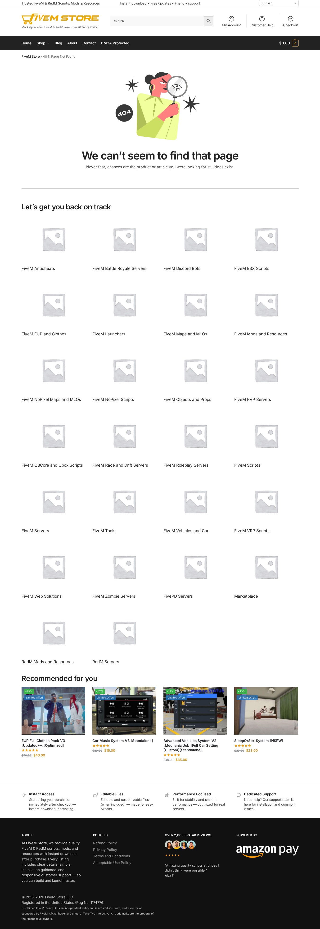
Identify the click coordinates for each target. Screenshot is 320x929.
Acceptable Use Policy (112, 862)
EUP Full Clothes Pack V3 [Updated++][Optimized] (43, 743)
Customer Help (262, 25)
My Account (231, 25)
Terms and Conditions (111, 856)
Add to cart (53, 765)
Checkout (290, 25)
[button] (288, 43)
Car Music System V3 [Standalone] (122, 740)
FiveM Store (31, 56)
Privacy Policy (105, 849)
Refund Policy (105, 843)
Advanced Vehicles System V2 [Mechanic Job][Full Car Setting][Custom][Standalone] (191, 745)
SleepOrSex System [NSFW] (258, 740)
